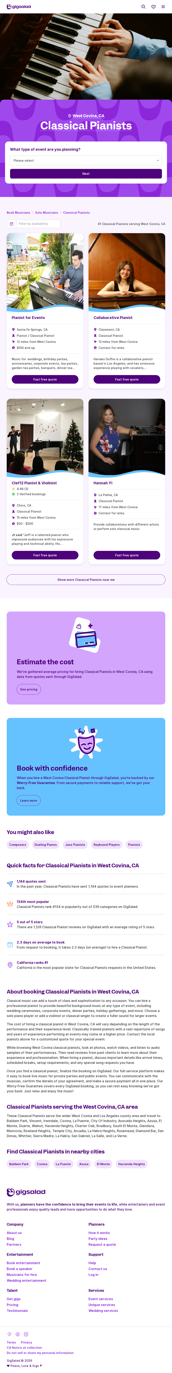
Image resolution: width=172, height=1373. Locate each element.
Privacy (26, 1342)
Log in (93, 1275)
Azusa (84, 1164)
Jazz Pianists (75, 844)
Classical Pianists (76, 212)
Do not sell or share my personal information (40, 1353)
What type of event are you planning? (45, 149)
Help (92, 1263)
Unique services (102, 1305)
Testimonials (17, 1311)
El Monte (103, 1164)
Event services (101, 1299)
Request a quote (102, 1244)
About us (14, 1233)
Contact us (98, 1269)
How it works (99, 1233)
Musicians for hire (22, 1275)
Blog (10, 1239)
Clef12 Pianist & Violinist (34, 483)
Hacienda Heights (131, 1164)
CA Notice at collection (24, 1347)
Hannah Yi (103, 483)
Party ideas (98, 1239)
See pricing (28, 689)
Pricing (12, 1305)
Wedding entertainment (26, 1280)
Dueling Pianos (46, 844)
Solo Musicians (46, 212)
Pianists (134, 844)
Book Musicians (18, 212)
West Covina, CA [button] (88, 115)
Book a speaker (20, 1269)
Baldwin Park (19, 1164)
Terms (11, 1342)
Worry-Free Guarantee (36, 783)
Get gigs (14, 1299)
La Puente (63, 1164)
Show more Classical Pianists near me (86, 579)
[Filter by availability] (38, 224)
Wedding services (103, 1311)
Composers (17, 844)
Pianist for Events (28, 317)
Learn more (28, 800)
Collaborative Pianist (113, 317)
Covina (42, 1164)
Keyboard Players (107, 844)
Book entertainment (23, 1263)
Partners (14, 1244)
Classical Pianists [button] (86, 125)
